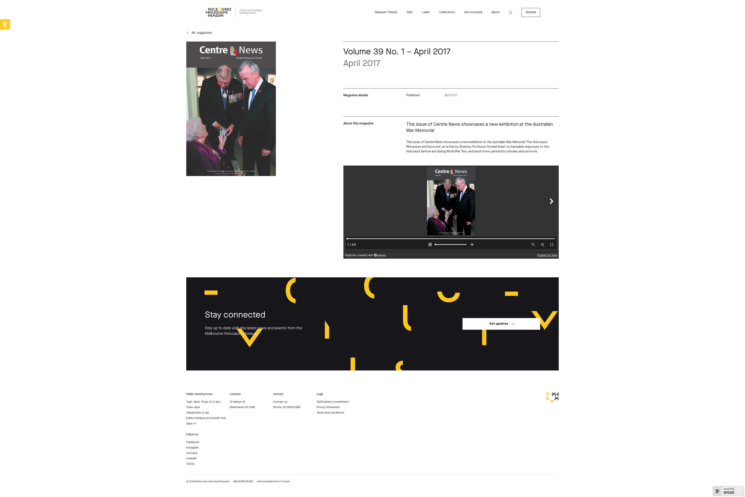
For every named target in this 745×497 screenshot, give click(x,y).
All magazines (202, 32)
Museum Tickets (386, 12)
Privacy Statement (328, 407)
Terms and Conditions (330, 412)
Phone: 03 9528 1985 (286, 407)
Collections (447, 12)
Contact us (280, 401)
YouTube (191, 453)
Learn (426, 12)
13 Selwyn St (237, 401)
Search (510, 12)
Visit (410, 12)
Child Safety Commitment (333, 401)
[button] (5, 24)
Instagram (192, 447)
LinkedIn (191, 458)
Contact (278, 394)
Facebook (192, 442)
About (495, 12)
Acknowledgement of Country (273, 481)
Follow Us (192, 434)
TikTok (190, 464)
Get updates (498, 324)
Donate (531, 12)
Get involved (473, 12)
